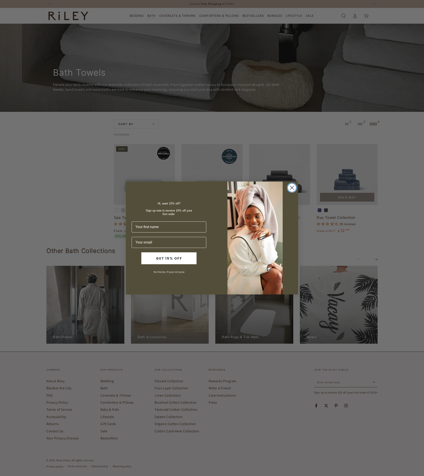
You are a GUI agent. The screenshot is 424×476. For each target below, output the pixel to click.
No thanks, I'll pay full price (169, 272)
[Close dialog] (292, 187)
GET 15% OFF (169, 258)
